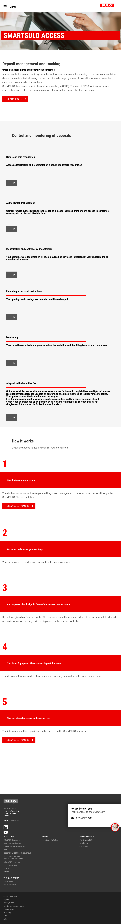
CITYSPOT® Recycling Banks (14, 846)
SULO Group (8, 882)
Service (6, 872)
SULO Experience (10, 885)
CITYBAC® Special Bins (12, 843)
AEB (5, 919)
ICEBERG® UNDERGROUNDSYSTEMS (17, 853)
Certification (84, 846)
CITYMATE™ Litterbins (12, 862)
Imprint (6, 900)
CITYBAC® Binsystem (11, 840)
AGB (5, 916)
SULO (108, 6)
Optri (5, 850)
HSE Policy (7, 913)
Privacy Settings (9, 909)
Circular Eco (84, 843)
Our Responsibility (86, 840)
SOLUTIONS (9, 836)
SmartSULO (8, 868)
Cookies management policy (14, 906)
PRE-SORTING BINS (11, 865)
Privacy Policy (9, 903)
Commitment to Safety (49, 840)
